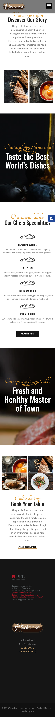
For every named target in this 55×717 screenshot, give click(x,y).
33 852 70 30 (27, 648)
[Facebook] (51, 218)
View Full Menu (27, 334)
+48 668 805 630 (27, 651)
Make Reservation (27, 546)
